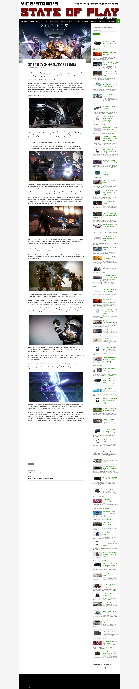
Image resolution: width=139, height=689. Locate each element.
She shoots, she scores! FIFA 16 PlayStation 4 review (41, 477)
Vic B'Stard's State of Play (29, 21)
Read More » (95, 49)
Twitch (51, 21)
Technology (93, 21)
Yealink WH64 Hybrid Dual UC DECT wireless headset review (110, 543)
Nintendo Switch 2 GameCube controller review (108, 501)
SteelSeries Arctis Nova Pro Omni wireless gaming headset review (110, 151)
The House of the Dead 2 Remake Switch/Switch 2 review (109, 554)
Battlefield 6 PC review (109, 602)
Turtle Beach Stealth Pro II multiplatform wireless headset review (110, 118)
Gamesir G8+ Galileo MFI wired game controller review (109, 238)
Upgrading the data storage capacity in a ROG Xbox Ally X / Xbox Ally (110, 468)
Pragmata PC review (108, 267)
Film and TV (77, 21)
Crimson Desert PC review (110, 329)
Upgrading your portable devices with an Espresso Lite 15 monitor (109, 359)
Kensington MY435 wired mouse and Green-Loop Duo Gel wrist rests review (110, 84)
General (57, 21)
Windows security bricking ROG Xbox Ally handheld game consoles (110, 478)
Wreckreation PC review (109, 611)
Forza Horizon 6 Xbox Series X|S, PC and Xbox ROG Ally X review (110, 226)
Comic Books (85, 21)
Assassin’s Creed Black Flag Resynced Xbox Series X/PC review (110, 73)
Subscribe (96, 34)
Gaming (63, 21)
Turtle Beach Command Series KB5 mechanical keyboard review (110, 161)
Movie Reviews (101, 21)
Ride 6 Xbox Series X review (110, 459)
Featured (31, 464)
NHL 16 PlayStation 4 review (35, 471)
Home (47, 21)
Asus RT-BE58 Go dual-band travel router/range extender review (110, 291)
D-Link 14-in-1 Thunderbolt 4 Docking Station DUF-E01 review (110, 311)
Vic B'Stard (43, 67)
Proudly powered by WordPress (28, 687)
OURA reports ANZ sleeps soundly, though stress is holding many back (110, 410)
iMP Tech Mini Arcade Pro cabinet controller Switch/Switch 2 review (109, 585)
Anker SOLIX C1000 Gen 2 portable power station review (110, 192)
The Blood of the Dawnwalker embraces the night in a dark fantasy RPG (110, 300)
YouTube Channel (111, 21)
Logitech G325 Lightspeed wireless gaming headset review (110, 400)
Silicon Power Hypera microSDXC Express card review (109, 513)
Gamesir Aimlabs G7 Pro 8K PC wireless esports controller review (110, 172)
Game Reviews (70, 21)
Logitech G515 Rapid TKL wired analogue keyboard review (109, 380)
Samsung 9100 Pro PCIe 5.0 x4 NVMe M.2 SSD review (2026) (110, 43)
